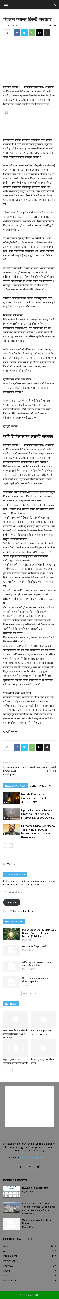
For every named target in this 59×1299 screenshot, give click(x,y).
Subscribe (12, 902)
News (6, 802)
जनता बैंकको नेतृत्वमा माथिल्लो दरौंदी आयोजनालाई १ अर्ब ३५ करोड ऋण (15, 1034)
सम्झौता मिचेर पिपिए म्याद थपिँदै (34, 946)
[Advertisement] (29, 61)
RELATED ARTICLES (15, 785)
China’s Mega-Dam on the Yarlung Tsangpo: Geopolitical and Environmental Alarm (38, 1206)
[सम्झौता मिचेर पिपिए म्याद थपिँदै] (11, 950)
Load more (28, 993)
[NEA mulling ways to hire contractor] (43, 1019)
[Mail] (29, 1166)
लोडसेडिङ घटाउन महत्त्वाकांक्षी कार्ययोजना (43, 769)
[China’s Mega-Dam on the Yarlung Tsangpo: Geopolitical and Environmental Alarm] (11, 1207)
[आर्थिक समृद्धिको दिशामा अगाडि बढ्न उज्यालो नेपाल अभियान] (11, 966)
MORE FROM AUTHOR (41, 785)
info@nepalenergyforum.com (35, 1157)
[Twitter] (38, 1166)
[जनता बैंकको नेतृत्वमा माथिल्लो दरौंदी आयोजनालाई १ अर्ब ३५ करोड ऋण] (15, 1019)
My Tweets (9, 864)
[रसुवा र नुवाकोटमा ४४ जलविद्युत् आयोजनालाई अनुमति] (15, 1048)
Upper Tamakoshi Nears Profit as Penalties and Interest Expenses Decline (37, 813)
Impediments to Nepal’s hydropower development (16, 771)
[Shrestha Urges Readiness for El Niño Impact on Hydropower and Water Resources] (11, 829)
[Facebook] (20, 1166)
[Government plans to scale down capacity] (11, 982)
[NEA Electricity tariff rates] (11, 1192)
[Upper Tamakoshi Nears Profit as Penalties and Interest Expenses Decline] (11, 814)
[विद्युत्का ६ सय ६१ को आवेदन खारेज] (43, 1048)
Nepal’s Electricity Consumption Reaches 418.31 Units (35, 798)
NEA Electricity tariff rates (36, 1187)
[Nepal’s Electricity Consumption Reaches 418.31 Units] (11, 798)
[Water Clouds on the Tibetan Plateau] (11, 1224)
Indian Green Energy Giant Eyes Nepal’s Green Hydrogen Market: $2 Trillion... (39, 933)
